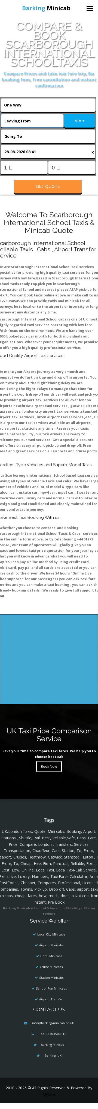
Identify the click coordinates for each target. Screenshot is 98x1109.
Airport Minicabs (51, 945)
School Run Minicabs (51, 988)
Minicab (46, 8)
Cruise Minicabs (51, 967)
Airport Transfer (51, 999)
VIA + (80, 120)
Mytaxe (49, 1094)
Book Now (49, 766)
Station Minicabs (51, 978)
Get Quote (48, 186)
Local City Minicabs (51, 934)
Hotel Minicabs (51, 956)
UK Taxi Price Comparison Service (49, 735)
